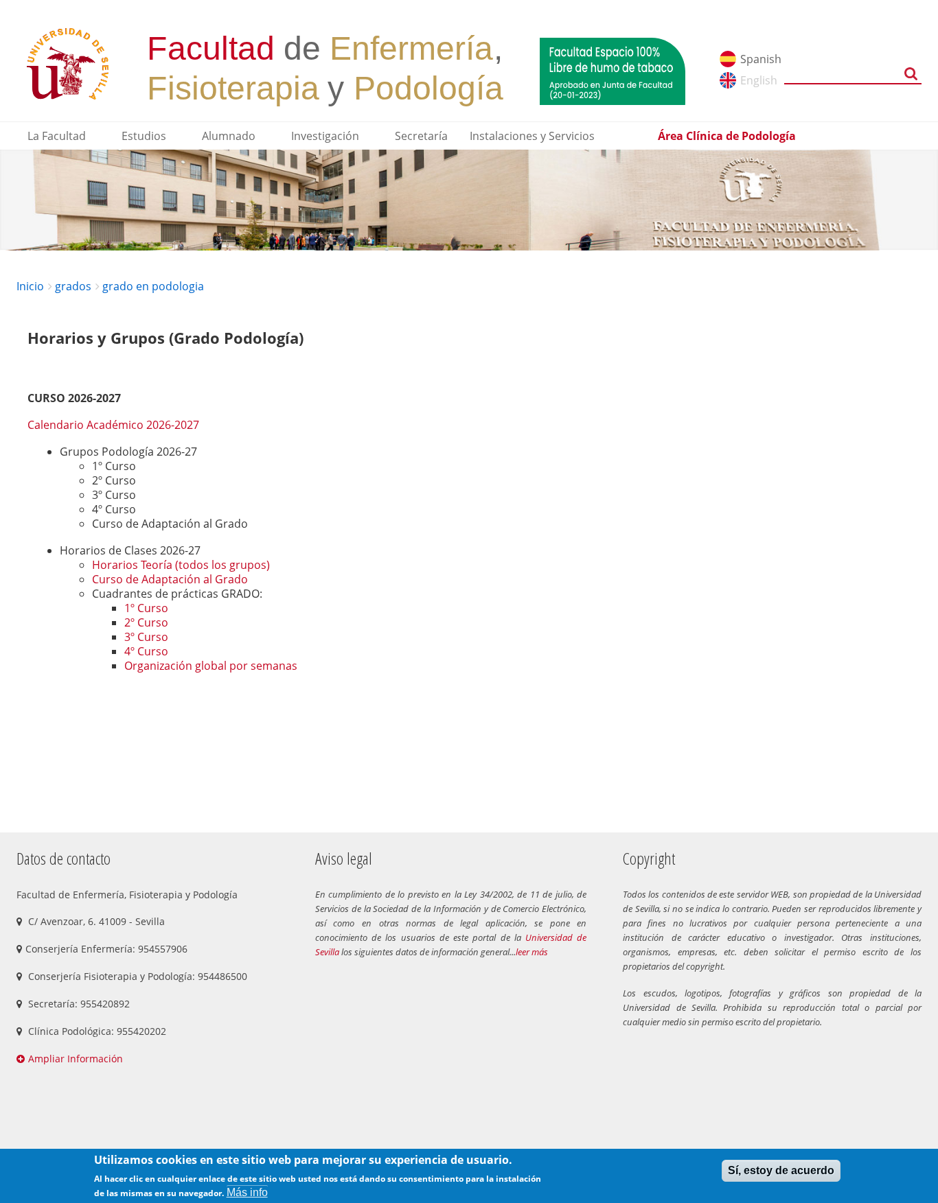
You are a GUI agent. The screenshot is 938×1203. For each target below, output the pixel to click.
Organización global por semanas (210, 665)
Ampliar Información (75, 1058)
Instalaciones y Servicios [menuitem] (532, 135)
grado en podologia (153, 286)
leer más (532, 952)
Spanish (760, 59)
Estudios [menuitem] (144, 135)
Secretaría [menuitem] (421, 135)
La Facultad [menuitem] (56, 135)
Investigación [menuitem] (325, 135)
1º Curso (146, 608)
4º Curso (146, 651)
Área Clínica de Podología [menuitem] (727, 135)
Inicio (30, 286)
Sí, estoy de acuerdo (781, 1170)
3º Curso (146, 636)
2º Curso (146, 622)
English (758, 80)
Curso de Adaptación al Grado (170, 579)
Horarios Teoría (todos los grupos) (181, 564)
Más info (247, 1192)
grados (73, 286)
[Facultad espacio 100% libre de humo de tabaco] (612, 70)
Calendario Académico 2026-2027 (113, 424)
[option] (469, 200)
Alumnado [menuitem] (228, 135)
